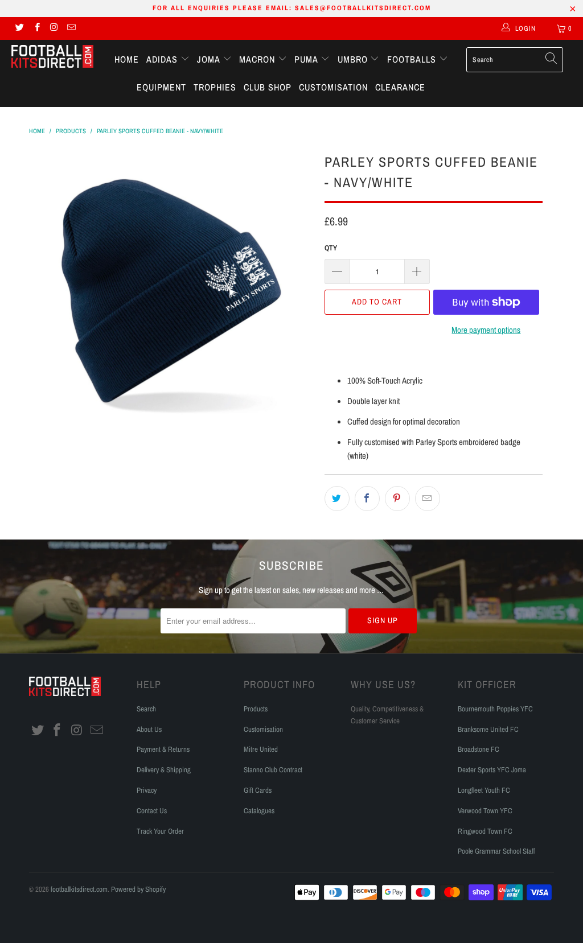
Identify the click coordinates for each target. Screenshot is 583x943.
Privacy (147, 790)
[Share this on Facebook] (367, 498)
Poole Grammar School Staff (496, 851)
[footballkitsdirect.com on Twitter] (19, 28)
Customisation (333, 87)
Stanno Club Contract (273, 770)
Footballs (413, 59)
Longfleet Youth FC (484, 790)
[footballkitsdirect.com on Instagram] (54, 28)
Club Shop (268, 87)
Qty (331, 248)
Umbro (354, 59)
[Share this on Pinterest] (397, 498)
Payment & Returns (163, 749)
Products (256, 709)
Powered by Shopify (138, 889)
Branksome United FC (488, 729)
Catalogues (259, 811)
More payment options (485, 330)
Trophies (215, 87)
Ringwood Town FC (485, 831)
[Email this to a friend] (427, 498)
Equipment (161, 87)
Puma (307, 59)
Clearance (400, 87)
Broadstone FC (478, 749)
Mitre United (261, 749)
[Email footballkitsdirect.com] (71, 28)
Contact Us (152, 811)
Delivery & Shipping (164, 770)
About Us (149, 729)
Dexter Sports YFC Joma (492, 770)
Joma (210, 59)
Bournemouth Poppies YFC (495, 709)
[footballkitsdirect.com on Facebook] (36, 28)
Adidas (163, 59)
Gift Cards (258, 790)
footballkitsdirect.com (79, 889)
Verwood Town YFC (485, 811)
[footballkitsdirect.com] (52, 57)
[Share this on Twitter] (337, 498)
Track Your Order (160, 831)
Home (126, 59)
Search (146, 709)
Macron (258, 59)
